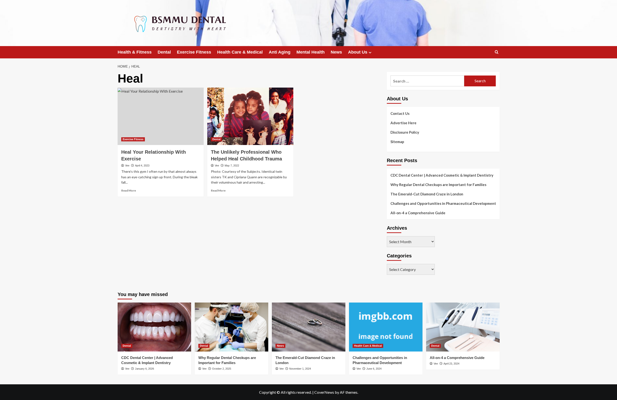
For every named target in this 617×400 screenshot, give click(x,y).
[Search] (497, 52)
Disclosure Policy (404, 132)
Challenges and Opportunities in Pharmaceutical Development (443, 203)
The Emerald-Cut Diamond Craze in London (426, 194)
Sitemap (397, 141)
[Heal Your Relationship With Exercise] (161, 116)
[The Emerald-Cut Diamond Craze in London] (308, 327)
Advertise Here (403, 123)
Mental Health (310, 52)
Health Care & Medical (240, 52)
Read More (128, 190)
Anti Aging (279, 52)
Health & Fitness (135, 52)
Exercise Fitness (194, 52)
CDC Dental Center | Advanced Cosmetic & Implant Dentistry (441, 175)
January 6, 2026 (144, 368)
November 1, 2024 (300, 368)
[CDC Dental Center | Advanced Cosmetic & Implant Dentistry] (154, 327)
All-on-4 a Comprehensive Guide (417, 213)
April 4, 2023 (142, 165)
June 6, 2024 (374, 368)
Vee (127, 165)
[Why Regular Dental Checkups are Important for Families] (231, 327)
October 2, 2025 (221, 368)
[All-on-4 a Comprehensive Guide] (463, 327)
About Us (357, 52)
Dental (164, 52)
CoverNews (324, 392)
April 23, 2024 (451, 363)
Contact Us (399, 113)
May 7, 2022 (232, 165)
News (336, 52)
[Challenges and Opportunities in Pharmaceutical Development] (386, 327)
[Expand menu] (370, 52)
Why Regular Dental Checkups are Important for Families (438, 184)
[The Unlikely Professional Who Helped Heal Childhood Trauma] (250, 116)
